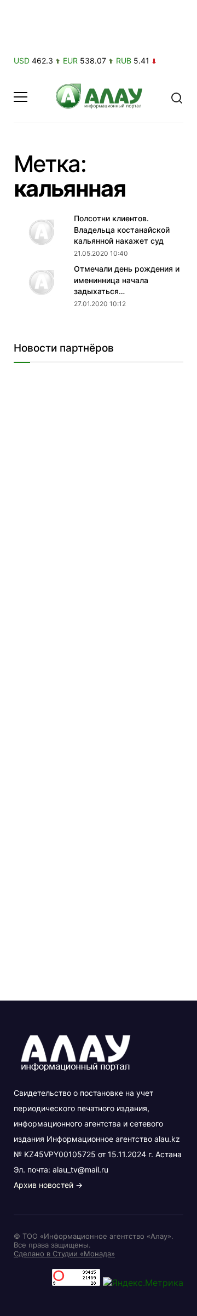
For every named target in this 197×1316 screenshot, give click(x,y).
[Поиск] (176, 97)
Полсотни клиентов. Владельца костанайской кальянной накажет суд (122, 229)
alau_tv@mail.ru (80, 1169)
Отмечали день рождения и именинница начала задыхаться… (126, 280)
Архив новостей (43, 1184)
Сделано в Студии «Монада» (64, 1253)
